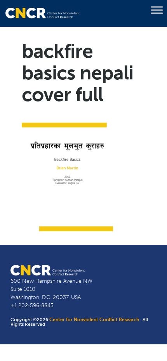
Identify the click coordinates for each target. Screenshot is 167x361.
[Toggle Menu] (157, 10)
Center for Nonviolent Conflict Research (94, 319)
